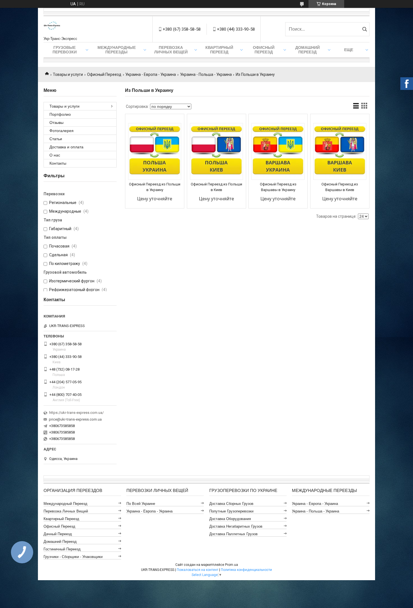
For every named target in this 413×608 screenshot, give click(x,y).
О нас (54, 155)
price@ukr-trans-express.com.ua (75, 419)
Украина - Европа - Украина (150, 74)
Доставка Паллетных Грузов (233, 534)
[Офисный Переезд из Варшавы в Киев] (339, 151)
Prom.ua (231, 565)
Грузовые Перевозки (65, 49)
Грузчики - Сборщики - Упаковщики (73, 557)
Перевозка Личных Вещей (171, 49)
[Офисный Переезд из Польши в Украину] (154, 151)
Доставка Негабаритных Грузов (235, 526)
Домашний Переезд (307, 49)
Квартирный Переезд (219, 49)
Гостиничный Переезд (62, 549)
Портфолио (60, 114)
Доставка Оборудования (230, 519)
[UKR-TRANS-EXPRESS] (52, 26)
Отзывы (56, 122)
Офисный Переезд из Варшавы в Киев (339, 187)
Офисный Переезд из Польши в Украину (154, 187)
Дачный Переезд (58, 534)
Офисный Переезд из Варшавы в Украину (278, 187)
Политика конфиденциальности (246, 570)
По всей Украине (140, 504)
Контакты (57, 163)
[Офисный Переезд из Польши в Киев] (216, 151)
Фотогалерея (61, 130)
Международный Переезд (65, 504)
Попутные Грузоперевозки (231, 511)
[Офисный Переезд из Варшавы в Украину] (278, 151)
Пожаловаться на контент (197, 570)
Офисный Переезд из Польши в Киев (216, 187)
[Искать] (364, 29)
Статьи (55, 139)
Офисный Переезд (263, 49)
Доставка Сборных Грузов (231, 504)
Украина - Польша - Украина (206, 74)
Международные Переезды (116, 49)
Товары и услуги (68, 74)
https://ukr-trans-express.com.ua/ (76, 412)
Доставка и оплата (66, 147)
